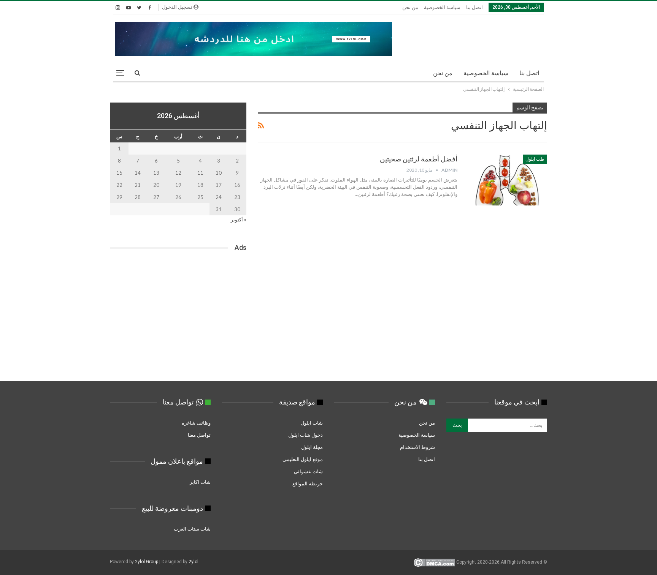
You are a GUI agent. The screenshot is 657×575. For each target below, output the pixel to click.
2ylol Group (146, 561)
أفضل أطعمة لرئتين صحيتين (418, 159)
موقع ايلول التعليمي (302, 459)
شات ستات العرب (192, 529)
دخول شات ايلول (305, 435)
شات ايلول (312, 423)
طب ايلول (534, 159)
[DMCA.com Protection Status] (434, 562)
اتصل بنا (474, 7)
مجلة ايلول (312, 447)
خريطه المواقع (307, 483)
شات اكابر (200, 482)
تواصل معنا (199, 435)
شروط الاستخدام (417, 447)
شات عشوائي (308, 471)
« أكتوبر (238, 219)
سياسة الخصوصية (442, 7)
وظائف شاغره (196, 423)
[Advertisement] (178, 318)
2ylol (193, 561)
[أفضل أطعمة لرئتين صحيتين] (507, 180)
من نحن (410, 7)
